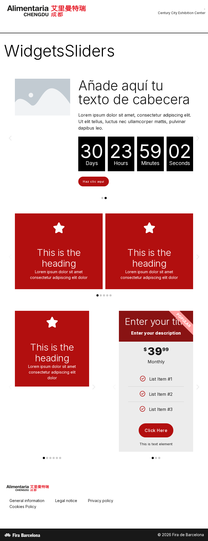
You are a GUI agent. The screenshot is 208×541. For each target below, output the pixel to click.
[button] (102, 235)
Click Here (156, 467)
